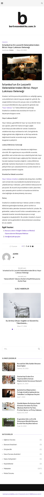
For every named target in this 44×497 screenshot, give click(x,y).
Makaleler (23, 468)
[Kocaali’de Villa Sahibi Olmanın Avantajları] (8, 367)
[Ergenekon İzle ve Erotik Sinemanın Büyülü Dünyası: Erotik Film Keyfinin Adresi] (8, 422)
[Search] (42, 3)
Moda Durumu (23, 473)
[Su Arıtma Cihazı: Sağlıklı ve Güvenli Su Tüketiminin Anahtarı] (22, 305)
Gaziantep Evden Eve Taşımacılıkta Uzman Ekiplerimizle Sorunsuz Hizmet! (29, 379)
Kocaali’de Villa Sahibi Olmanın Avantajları (29, 365)
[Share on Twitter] (28, 246)
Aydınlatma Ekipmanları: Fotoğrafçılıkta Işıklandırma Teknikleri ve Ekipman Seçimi (28, 392)
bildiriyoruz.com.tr (35, 494)
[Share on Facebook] (26, 246)
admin (11, 50)
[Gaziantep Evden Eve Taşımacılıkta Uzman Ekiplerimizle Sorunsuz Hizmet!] (8, 379)
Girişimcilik (23, 449)
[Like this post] (24, 246)
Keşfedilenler (23, 464)
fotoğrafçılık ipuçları (12, 236)
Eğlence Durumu (23, 440)
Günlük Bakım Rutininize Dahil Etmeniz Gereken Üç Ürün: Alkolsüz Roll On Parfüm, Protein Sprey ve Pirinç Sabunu (29, 406)
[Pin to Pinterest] (30, 246)
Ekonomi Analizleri (23, 444)
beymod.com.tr (24, 494)
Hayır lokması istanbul (10, 179)
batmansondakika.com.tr (11, 494)
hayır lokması (7, 108)
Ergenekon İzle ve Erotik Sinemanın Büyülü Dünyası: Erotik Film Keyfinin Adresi (27, 421)
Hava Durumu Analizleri (23, 454)
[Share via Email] (32, 246)
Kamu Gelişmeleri (23, 459)
